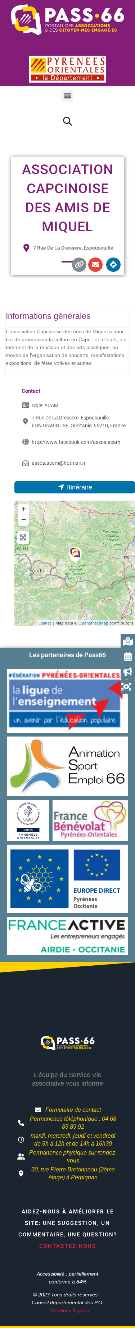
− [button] (23, 519)
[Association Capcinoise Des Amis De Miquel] (75, 554)
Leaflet (45, 623)
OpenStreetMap (93, 623)
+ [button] (23, 508)
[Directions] (113, 264)
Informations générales (48, 316)
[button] (67, 96)
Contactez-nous (67, 1246)
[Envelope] (95, 264)
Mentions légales (69, 1310)
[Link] (79, 264)
